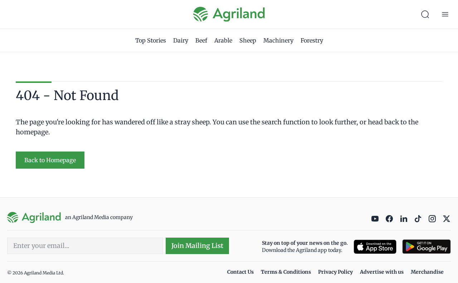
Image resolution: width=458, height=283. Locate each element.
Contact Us (240, 272)
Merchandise (427, 272)
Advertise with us (382, 272)
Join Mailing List (197, 246)
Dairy (180, 40)
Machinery (278, 40)
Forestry (312, 40)
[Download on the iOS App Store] (375, 246)
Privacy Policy (335, 272)
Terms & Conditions (286, 272)
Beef (201, 40)
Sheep (247, 40)
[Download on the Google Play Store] (426, 246)
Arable (223, 40)
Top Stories (150, 40)
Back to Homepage (50, 160)
